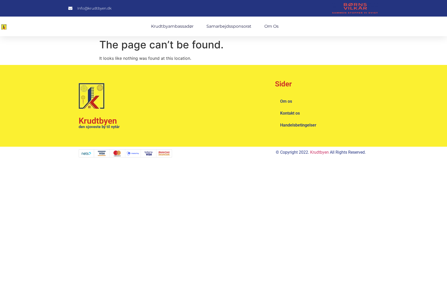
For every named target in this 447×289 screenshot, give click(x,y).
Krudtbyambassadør (172, 26)
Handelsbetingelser (298, 125)
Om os (271, 26)
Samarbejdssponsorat (228, 26)
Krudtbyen (98, 121)
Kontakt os (290, 113)
